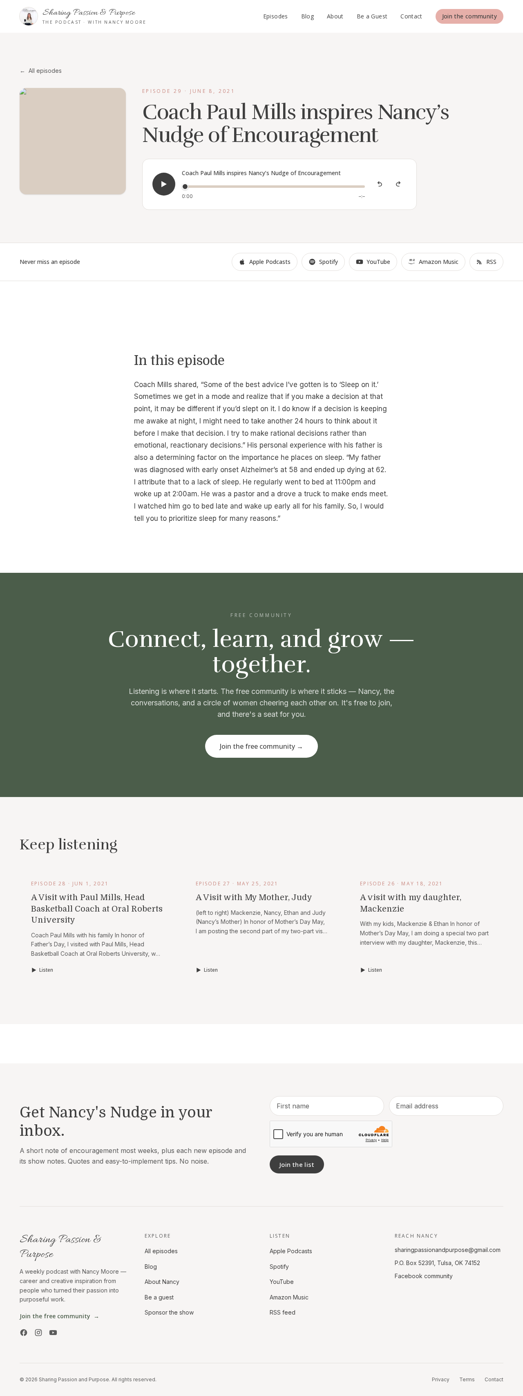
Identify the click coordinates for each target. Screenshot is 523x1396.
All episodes (41, 70)
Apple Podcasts (270, 262)
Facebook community (424, 1275)
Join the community (469, 16)
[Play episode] (163, 184)
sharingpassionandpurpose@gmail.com (448, 1249)
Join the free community (59, 1316)
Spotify (328, 262)
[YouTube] (53, 1332)
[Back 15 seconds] (379, 184)
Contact (411, 16)
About (335, 16)
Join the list (296, 1164)
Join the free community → (261, 746)
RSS (491, 262)
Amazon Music (438, 262)
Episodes (275, 16)
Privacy (440, 1379)
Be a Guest (372, 16)
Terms (467, 1379)
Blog (307, 16)
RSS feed (282, 1312)
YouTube (378, 262)
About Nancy (162, 1281)
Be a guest (159, 1297)
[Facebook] (24, 1332)
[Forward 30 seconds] (398, 184)
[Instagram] (38, 1332)
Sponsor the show (169, 1312)
